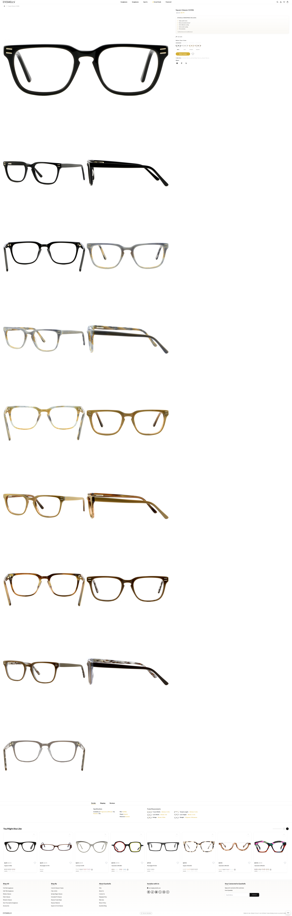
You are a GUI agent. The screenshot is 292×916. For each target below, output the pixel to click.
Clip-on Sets (54, 891)
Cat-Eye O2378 (80, 865)
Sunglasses (135, 2)
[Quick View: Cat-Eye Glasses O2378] (105, 834)
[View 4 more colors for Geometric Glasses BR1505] (235, 869)
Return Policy (102, 903)
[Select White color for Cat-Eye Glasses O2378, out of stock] (77, 869)
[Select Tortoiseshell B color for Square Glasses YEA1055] (192, 869)
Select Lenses (183, 54)
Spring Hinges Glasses (56, 894)
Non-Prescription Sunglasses (10, 903)
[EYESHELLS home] (9, 2)
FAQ (100, 888)
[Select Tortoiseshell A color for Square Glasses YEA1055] (184, 869)
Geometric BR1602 (259, 865)
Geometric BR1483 (117, 865)
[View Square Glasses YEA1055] (199, 846)
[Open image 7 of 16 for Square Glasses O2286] (127, 339)
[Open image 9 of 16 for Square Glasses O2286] (127, 422)
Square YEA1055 (187, 865)
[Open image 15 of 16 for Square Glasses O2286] (127, 672)
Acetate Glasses (186, 58)
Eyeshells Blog (103, 905)
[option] (20, 853)
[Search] (277, 2)
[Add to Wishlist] (193, 54)
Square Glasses (205, 58)
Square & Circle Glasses (57, 905)
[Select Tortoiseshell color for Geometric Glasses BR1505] (220, 869)
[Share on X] (186, 63)
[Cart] (287, 2)
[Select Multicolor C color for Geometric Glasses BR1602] (263, 869)
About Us (101, 891)
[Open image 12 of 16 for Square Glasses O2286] (44, 588)
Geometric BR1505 (224, 865)
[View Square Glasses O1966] (20, 846)
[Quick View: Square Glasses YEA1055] (212, 834)
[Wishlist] (284, 2)
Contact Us (102, 894)
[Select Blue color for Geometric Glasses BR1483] (124, 869)
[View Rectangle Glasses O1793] (56, 846)
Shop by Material (55, 903)
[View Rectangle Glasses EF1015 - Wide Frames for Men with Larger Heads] (163, 846)
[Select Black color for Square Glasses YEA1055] (195, 869)
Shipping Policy (103, 897)
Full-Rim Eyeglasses (8, 888)
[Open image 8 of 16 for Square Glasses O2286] (44, 422)
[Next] (287, 828)
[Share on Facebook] (177, 63)
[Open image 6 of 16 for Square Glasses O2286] (44, 339)
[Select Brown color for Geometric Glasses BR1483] (120, 869)
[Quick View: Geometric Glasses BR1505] (248, 834)
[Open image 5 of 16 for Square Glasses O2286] (127, 256)
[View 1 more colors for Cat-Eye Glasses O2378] (92, 869)
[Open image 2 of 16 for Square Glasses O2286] (44, 172)
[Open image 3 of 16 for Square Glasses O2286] (127, 172)
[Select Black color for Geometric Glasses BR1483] (113, 869)
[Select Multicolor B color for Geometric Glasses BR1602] (259, 869)
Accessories (6, 905)
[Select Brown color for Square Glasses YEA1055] (188, 869)
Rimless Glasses (7, 894)
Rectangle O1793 (44, 865)
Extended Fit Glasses (56, 897)
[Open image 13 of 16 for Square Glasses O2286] (127, 588)
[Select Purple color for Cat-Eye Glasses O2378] (88, 869)
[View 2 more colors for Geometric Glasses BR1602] (270, 869)
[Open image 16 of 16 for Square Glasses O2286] (44, 755)
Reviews (112, 803)
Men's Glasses (6, 897)
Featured (168, 2)
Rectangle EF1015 (152, 865)
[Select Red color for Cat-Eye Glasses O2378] (84, 869)
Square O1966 (8, 865)
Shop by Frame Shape (56, 900)
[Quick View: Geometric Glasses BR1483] (141, 834)
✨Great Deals (156, 2)
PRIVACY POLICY (255, 913)
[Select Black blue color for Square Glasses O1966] (9, 869)
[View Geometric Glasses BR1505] (235, 846)
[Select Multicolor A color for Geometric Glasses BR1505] (227, 869)
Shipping (102, 803)
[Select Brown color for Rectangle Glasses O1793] (41, 869)
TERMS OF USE (246, 913)
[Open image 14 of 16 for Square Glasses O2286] (44, 672)
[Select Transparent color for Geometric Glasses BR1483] (116, 869)
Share (177, 60)
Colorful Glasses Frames (57, 888)
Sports (145, 2)
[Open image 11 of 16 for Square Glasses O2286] (127, 505)
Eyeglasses (124, 2)
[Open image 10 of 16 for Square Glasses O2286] (44, 505)
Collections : (179, 58)
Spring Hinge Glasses (196, 58)
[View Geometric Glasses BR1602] (270, 846)
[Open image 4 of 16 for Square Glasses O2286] (44, 256)
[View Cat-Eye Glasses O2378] (92, 846)
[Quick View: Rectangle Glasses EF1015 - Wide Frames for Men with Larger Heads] (176, 834)
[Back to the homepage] (5, 6)
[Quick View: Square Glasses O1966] (33, 834)
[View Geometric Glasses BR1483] (127, 846)
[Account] (280, 2)
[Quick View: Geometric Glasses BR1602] (284, 834)
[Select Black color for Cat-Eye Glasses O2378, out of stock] (81, 869)
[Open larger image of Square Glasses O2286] (86, 70)
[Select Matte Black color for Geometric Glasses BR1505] (224, 869)
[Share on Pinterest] (181, 63)
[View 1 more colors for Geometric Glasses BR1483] (127, 869)
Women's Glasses (7, 900)
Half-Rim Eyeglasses (8, 891)
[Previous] (284, 828)
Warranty (101, 900)
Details (93, 803)
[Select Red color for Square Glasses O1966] (13, 869)
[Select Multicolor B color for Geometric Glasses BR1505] (231, 869)
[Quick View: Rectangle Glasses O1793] (69, 834)
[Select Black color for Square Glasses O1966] (5, 869)
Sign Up (254, 894)
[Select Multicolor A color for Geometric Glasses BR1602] (255, 869)
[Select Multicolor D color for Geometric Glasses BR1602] (267, 869)
